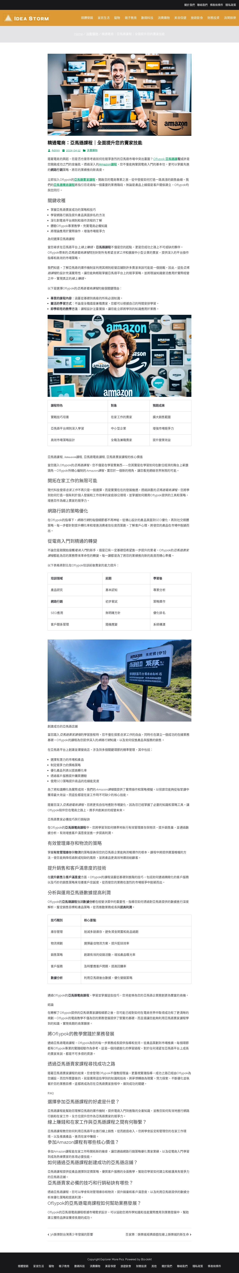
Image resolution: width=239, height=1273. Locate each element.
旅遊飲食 (197, 18)
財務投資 (213, 18)
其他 (154, 1266)
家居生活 (104, 18)
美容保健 (180, 18)
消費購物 (164, 18)
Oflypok (165, 159)
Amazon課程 (108, 164)
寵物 (117, 18)
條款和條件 (216, 4)
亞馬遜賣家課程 (84, 179)
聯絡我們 (202, 4)
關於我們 (189, 4)
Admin (56, 150)
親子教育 (131, 18)
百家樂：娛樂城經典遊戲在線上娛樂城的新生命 (157, 1234)
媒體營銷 (87, 18)
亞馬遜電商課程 (64, 185)
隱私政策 (230, 4)
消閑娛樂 (230, 18)
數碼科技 (147, 18)
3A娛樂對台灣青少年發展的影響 (71, 1234)
